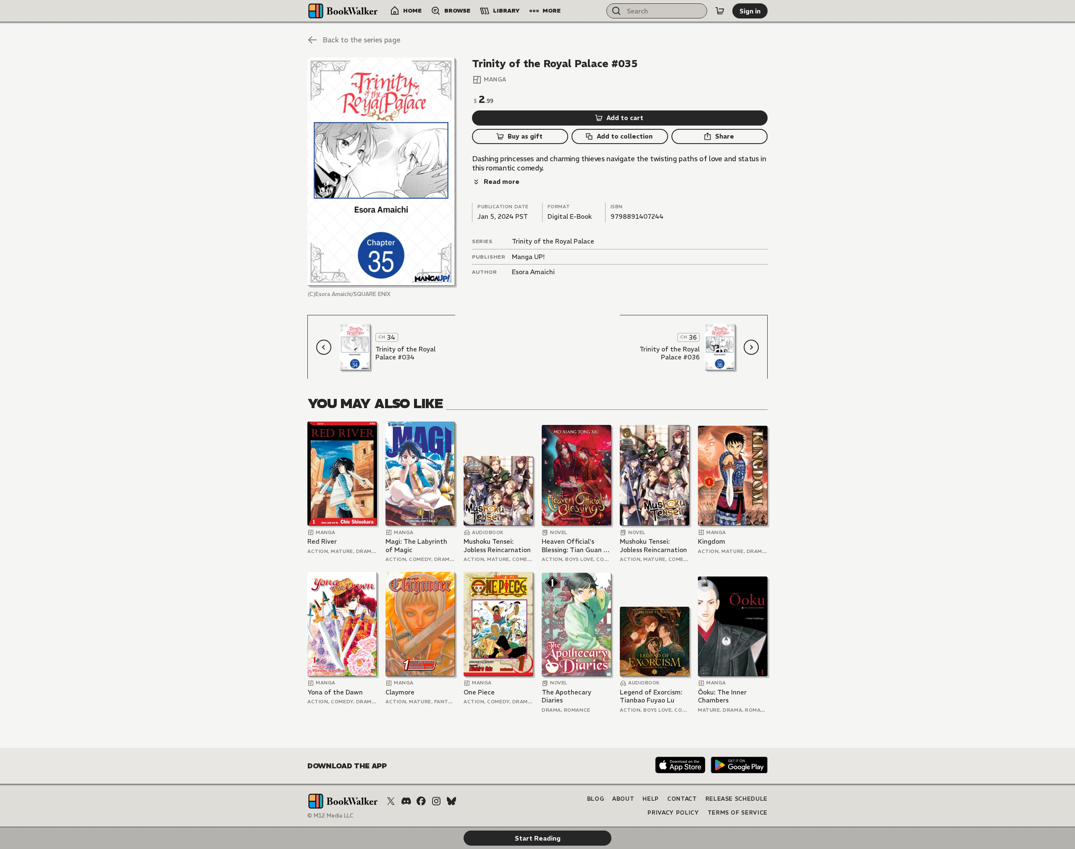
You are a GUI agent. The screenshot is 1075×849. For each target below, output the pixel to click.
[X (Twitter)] (391, 801)
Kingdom (711, 541)
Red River (322, 541)
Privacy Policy (673, 812)
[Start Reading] (381, 172)
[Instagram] (436, 801)
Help (650, 799)
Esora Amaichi (533, 272)
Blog (595, 799)
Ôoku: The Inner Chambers (722, 696)
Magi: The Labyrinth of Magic (416, 545)
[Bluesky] (451, 801)
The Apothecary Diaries (566, 696)
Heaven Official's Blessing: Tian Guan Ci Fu (575, 545)
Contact (682, 799)
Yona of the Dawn (335, 692)
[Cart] (720, 11)
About (623, 799)
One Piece (479, 692)
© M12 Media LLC (330, 815)
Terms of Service (738, 812)
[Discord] (406, 801)
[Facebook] (421, 801)
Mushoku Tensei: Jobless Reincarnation (497, 545)
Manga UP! (528, 257)
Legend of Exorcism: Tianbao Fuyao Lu (651, 696)
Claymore (399, 692)
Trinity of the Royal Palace (553, 241)
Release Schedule (736, 799)
